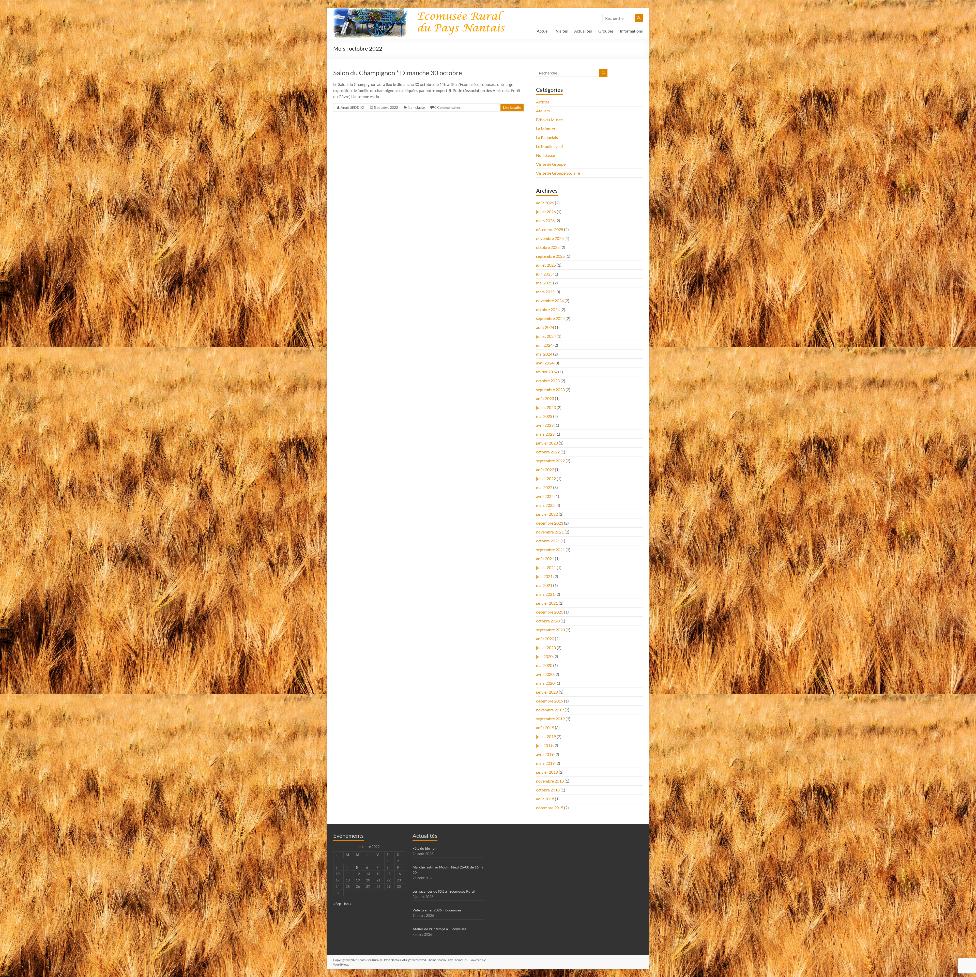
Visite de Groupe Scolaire (558, 173)
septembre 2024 (550, 318)
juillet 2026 (546, 211)
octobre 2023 (548, 380)
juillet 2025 (546, 265)
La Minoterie (547, 128)
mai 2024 (544, 354)
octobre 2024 (548, 309)
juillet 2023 (546, 407)
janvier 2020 (547, 692)
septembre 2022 (550, 460)
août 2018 (545, 798)
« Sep (337, 904)
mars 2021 (545, 594)
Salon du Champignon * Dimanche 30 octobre (397, 73)
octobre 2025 (548, 247)
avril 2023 (545, 425)
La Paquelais (547, 137)
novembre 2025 (550, 238)
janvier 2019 (547, 772)
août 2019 (545, 727)
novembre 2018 (550, 780)
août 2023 (545, 398)
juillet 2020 (546, 647)
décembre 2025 (549, 229)
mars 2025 (545, 291)
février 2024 (546, 371)
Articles (543, 101)
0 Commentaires (447, 107)
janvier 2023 (547, 442)
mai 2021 (544, 585)
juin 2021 (544, 576)
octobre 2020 (548, 620)
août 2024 (545, 327)
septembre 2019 (550, 718)
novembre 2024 (550, 300)
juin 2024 (544, 345)
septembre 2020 (550, 629)
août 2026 (545, 202)
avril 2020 (545, 674)
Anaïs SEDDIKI (352, 107)
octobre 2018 (548, 789)
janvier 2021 (547, 603)
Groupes (606, 30)
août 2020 (545, 638)
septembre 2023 (550, 389)
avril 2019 (545, 754)
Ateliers (543, 110)
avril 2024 (545, 362)
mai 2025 (544, 282)
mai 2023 (544, 416)
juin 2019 (544, 745)
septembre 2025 (550, 256)
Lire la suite (512, 107)
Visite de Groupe (551, 164)
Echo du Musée (549, 119)
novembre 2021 (550, 531)
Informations (631, 30)
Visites (562, 30)
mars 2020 (545, 683)
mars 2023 (545, 434)
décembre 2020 (549, 611)
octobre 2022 (548, 451)
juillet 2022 (546, 478)
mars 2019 (545, 763)
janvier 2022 (547, 514)
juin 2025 (544, 273)
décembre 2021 (549, 523)
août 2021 (545, 558)
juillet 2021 (546, 567)
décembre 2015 (549, 807)
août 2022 (545, 469)
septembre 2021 (550, 549)
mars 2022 (545, 505)
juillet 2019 (546, 736)
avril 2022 (545, 496)
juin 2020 (544, 656)
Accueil (543, 30)
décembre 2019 (549, 700)
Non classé (416, 107)
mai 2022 (544, 487)
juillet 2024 (546, 336)
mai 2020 (544, 665)
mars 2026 (545, 220)
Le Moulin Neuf (549, 146)
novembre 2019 (550, 709)
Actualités (583, 30)
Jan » (347, 904)
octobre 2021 (548, 540)
